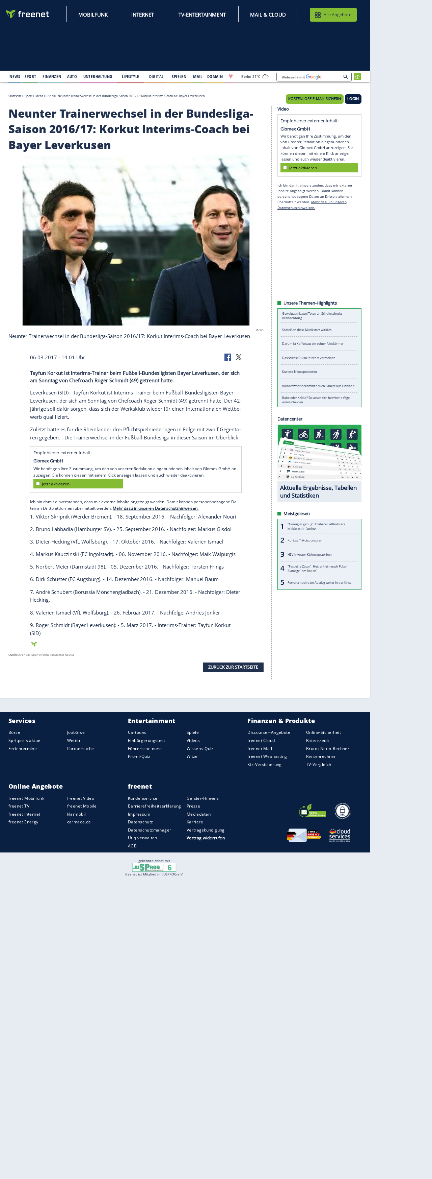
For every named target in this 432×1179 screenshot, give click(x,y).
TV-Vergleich (318, 764)
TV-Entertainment (202, 14)
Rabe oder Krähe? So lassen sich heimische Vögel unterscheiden (316, 399)
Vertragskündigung (206, 830)
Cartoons (137, 732)
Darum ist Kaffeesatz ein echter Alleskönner (313, 343)
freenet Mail (259, 748)
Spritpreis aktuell (25, 740)
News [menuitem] (14, 76)
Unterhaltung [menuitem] (97, 76)
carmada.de (79, 821)
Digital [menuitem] (156, 76)
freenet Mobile (82, 806)
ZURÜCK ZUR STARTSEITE (233, 667)
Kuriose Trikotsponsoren (299, 371)
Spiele (193, 732)
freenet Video (80, 797)
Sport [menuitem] (30, 76)
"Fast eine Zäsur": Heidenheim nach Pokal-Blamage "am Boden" (317, 568)
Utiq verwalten (142, 837)
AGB (132, 845)
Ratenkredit (317, 740)
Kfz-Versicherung (264, 764)
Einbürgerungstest (146, 740)
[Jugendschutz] (154, 867)
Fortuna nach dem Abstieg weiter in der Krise (319, 582)
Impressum (139, 814)
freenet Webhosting (267, 756)
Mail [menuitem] (197, 76)
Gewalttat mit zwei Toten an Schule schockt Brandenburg (312, 315)
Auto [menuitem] (72, 76)
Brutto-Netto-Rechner (327, 748)
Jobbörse (76, 732)
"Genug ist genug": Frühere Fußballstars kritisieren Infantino (316, 526)
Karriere (195, 821)
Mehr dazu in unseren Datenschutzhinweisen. (155, 508)
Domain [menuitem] (215, 76)
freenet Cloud (261, 740)
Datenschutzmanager (149, 830)
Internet (142, 14)
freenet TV (18, 806)
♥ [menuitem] (230, 76)
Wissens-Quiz (200, 748)
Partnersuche (80, 748)
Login (353, 98)
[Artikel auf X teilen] (239, 356)
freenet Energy (23, 821)
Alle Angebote (337, 14)
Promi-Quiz (139, 756)
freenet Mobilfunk (26, 797)
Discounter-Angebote (268, 732)
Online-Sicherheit (323, 732)
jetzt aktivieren (56, 483)
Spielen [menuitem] (179, 76)
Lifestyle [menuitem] (130, 76)
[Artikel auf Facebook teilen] (228, 356)
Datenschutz (140, 821)
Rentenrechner (321, 756)
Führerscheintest (145, 748)
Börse (14, 732)
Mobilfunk (93, 14)
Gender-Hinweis (203, 797)
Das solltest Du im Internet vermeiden (308, 358)
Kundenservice (142, 797)
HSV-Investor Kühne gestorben (310, 554)
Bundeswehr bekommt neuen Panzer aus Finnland (318, 386)
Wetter (74, 740)
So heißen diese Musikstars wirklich (307, 330)
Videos (193, 740)
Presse (193, 806)
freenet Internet (24, 814)
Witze (192, 756)
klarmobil (76, 814)
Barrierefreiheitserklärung (154, 806)
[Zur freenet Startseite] (28, 14)
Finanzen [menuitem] (52, 76)
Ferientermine (22, 748)
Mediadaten (199, 814)
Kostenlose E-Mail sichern (314, 98)
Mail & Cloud (268, 14)
